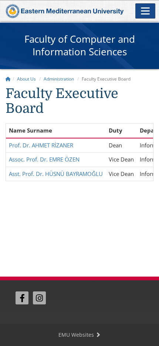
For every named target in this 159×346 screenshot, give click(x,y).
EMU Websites (76, 334)
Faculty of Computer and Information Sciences (79, 45)
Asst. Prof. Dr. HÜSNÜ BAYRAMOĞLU (56, 173)
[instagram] (39, 297)
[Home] (8, 79)
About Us (26, 79)
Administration (59, 79)
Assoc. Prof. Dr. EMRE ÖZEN (44, 159)
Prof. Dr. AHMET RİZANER (41, 145)
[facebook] (22, 297)
